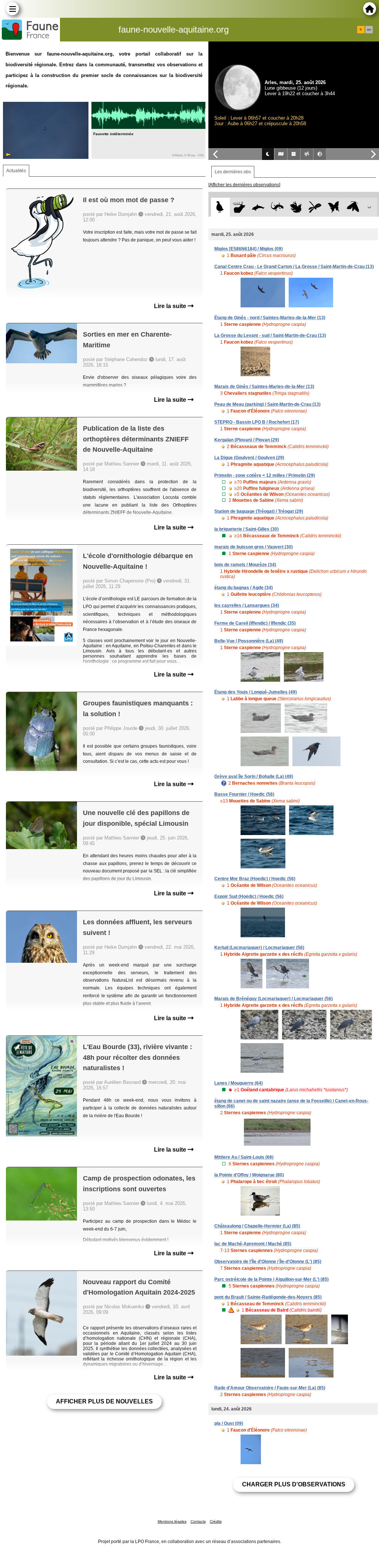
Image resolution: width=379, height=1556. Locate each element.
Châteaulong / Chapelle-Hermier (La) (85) (257, 1226)
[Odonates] (315, 207)
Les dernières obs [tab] (233, 171)
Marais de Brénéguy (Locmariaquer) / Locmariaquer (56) (273, 998)
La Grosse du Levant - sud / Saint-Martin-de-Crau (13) (270, 335)
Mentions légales (172, 1521)
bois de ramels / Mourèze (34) (245, 564)
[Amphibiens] (295, 207)
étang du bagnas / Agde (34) (243, 587)
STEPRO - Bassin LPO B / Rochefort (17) (256, 422)
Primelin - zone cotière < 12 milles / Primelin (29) (264, 475)
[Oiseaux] (220, 207)
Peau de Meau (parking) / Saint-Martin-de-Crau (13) (267, 404)
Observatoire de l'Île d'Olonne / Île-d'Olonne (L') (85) (267, 1261)
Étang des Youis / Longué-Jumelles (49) (255, 692)
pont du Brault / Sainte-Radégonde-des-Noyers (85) (268, 1297)
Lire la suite (171, 306)
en (369, 29)
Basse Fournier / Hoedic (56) (244, 794)
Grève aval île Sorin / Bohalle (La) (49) (253, 776)
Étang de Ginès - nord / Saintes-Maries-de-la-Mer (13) (269, 317)
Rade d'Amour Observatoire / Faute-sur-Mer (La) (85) (269, 1387)
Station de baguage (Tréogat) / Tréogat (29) (258, 511)
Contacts (198, 1521)
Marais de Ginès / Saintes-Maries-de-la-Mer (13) (264, 386)
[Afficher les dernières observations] (244, 184)
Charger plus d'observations (293, 1484)
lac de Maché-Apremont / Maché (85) (252, 1243)
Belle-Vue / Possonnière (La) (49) (248, 641)
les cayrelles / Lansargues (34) (246, 605)
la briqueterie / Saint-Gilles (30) (246, 529)
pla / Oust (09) (228, 1423)
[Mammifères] (239, 207)
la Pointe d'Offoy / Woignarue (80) (249, 1175)
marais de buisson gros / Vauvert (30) (253, 547)
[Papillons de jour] (334, 207)
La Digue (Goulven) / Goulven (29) (249, 457)
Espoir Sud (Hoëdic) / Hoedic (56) (249, 896)
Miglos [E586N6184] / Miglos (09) (248, 248)
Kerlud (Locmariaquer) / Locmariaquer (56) (259, 947)
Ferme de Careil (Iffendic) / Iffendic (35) (255, 623)
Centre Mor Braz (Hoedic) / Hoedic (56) (254, 878)
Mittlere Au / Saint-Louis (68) (244, 1157)
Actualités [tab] (16, 170)
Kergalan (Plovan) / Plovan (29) (246, 440)
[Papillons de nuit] (352, 207)
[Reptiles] (277, 207)
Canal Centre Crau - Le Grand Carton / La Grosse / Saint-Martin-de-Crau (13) (294, 266)
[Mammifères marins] (258, 207)
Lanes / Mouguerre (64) (238, 1083)
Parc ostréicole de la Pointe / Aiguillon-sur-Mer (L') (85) (271, 1279)
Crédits (216, 1521)
